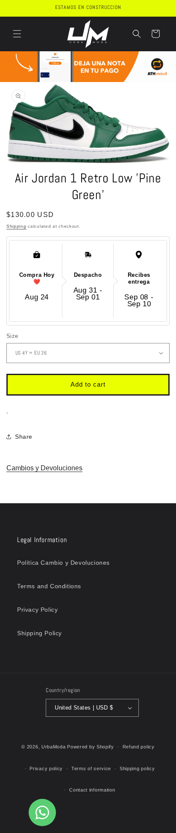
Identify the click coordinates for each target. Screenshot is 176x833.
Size (12, 336)
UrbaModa (54, 746)
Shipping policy (137, 768)
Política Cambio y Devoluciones (63, 562)
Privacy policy (46, 768)
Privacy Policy (37, 609)
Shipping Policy (39, 633)
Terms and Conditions (49, 586)
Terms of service (91, 768)
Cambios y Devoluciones (44, 468)
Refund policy (139, 746)
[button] (17, 33)
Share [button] (23, 436)
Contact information (92, 789)
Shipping (16, 226)
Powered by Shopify (90, 746)
